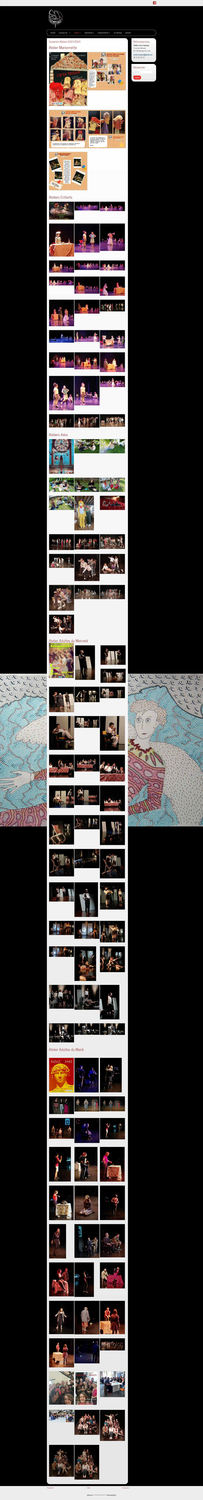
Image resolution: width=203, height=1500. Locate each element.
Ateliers (77, 32)
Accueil (53, 32)
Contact (128, 32)
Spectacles (89, 32)
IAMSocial (89, 1495)
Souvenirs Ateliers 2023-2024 (65, 41)
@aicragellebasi (111, 1495)
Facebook (50, 1488)
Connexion (125, 1488)
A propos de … (64, 32)
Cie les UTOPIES (79, 12)
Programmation (103, 32)
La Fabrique (118, 32)
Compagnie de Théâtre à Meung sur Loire (89, 17)
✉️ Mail (87, 1488)
